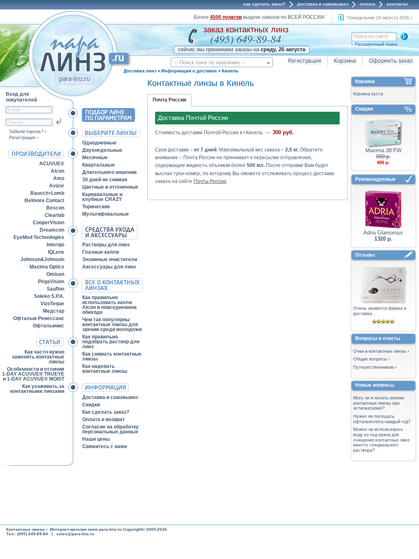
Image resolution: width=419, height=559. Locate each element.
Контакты (397, 4)
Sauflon (55, 289)
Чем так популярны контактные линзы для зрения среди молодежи (112, 324)
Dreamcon (52, 230)
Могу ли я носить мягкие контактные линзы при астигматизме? (378, 402)
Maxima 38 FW (383, 150)
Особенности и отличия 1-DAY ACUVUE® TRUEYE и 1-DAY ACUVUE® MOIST (33, 374)
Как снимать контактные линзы (112, 356)
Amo (58, 178)
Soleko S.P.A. (49, 296)
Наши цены (96, 439)
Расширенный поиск (376, 44)
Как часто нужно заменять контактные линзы (38, 357)
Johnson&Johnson (42, 259)
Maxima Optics (46, 267)
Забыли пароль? (26, 131)
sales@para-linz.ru (75, 534)
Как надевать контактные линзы (104, 368)
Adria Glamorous (383, 233)
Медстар (53, 311)
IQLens (56, 252)
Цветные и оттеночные (110, 187)
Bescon (55, 208)
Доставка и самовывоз (322, 4)
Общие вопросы (370, 358)
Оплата (367, 4)
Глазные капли (100, 252)
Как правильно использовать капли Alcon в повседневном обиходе (109, 305)
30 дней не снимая (104, 180)
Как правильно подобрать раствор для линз (111, 341)
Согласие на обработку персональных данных (110, 429)
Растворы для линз (106, 245)
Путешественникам (373, 367)
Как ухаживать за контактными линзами (37, 388)
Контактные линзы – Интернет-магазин (46, 529)
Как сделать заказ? (264, 4)
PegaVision (51, 281)
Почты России (210, 181)
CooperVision (48, 222)
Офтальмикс (48, 326)
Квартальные (98, 165)
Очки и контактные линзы (379, 351)
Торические (96, 207)
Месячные (95, 157)
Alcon (57, 171)
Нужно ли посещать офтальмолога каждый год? (381, 419)
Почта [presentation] (160, 100)
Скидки (91, 405)
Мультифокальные (105, 214)
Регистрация (22, 137)
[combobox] (222, 62)
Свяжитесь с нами (104, 446)
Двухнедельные (102, 150)
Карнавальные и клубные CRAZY (102, 197)
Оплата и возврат (103, 419)
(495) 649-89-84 (245, 39)
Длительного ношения (109, 172)
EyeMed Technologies (39, 237)
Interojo (55, 245)
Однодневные (99, 143)
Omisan (55, 274)
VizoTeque (52, 304)
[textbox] (222, 62)
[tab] (169, 100)
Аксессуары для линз (109, 267)
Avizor (56, 186)
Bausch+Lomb (47, 193)
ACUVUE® (51, 164)
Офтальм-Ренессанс (38, 318)
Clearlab (54, 215)
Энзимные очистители (109, 259)
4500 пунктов (226, 17)
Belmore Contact (44, 200)
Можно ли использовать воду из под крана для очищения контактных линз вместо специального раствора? (381, 440)
